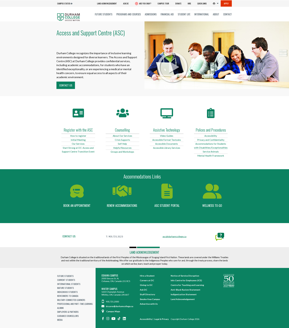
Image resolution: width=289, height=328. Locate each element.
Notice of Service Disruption (185, 275)
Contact (227, 14)
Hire (189, 3)
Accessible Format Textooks (166, 139)
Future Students (103, 14)
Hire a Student (147, 275)
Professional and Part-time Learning (75, 303)
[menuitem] (107, 3)
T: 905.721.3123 (114, 236)
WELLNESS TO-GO (212, 205)
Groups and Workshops (122, 151)
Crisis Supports (122, 139)
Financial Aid (167, 14)
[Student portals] (215, 3)
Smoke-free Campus (150, 299)
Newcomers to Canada (67, 295)
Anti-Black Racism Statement (185, 289)
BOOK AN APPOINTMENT (76, 205)
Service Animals (211, 151)
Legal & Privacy (161, 319)
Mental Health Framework (210, 155)
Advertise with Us (149, 304)
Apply (226, 3)
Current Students (66, 279)
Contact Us (65, 85)
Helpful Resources (122, 147)
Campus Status (63, 3)
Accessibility (210, 135)
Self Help (122, 143)
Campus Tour (163, 3)
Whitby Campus (109, 289)
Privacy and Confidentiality (210, 139)
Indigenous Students (67, 292)
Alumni (60, 307)
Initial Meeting (78, 139)
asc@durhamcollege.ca (174, 236)
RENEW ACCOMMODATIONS (122, 205)
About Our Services (122, 135)
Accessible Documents (166, 143)
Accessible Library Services (166, 147)
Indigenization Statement (184, 294)
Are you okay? (145, 3)
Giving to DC (146, 285)
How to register (78, 135)
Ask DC (126, 3)
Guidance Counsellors (68, 315)
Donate (178, 3)
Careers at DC (147, 280)
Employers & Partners (68, 311)
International (201, 14)
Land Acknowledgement (107, 3)
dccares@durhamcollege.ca (119, 306)
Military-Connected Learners (71, 300)
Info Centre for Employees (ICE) (186, 280)
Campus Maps (113, 311)
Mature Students (65, 287)
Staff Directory (147, 294)
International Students (68, 284)
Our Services (78, 143)
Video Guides (166, 135)
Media (59, 319)
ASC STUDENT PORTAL (167, 205)
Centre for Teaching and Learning (187, 285)
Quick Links (202, 3)
